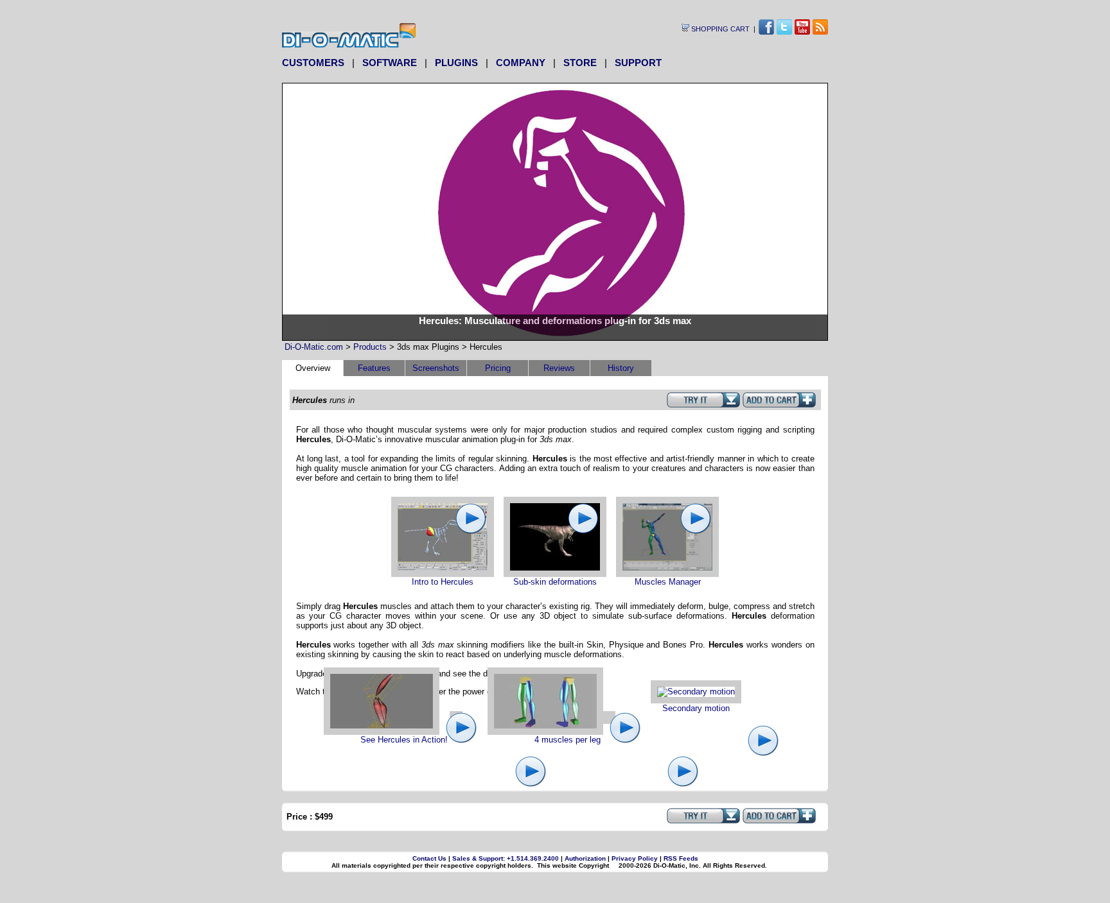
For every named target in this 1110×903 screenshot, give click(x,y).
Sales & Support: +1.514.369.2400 (505, 858)
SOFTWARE (389, 63)
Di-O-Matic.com (314, 347)
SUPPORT (638, 63)
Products (370, 347)
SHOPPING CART (719, 29)
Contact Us (429, 858)
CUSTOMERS (313, 63)
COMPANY (520, 63)
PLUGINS (456, 63)
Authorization (585, 858)
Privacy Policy (635, 858)
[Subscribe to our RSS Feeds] (820, 31)
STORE (580, 63)
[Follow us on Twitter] (784, 31)
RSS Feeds (681, 858)
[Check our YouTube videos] (802, 31)
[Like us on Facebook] (766, 31)
